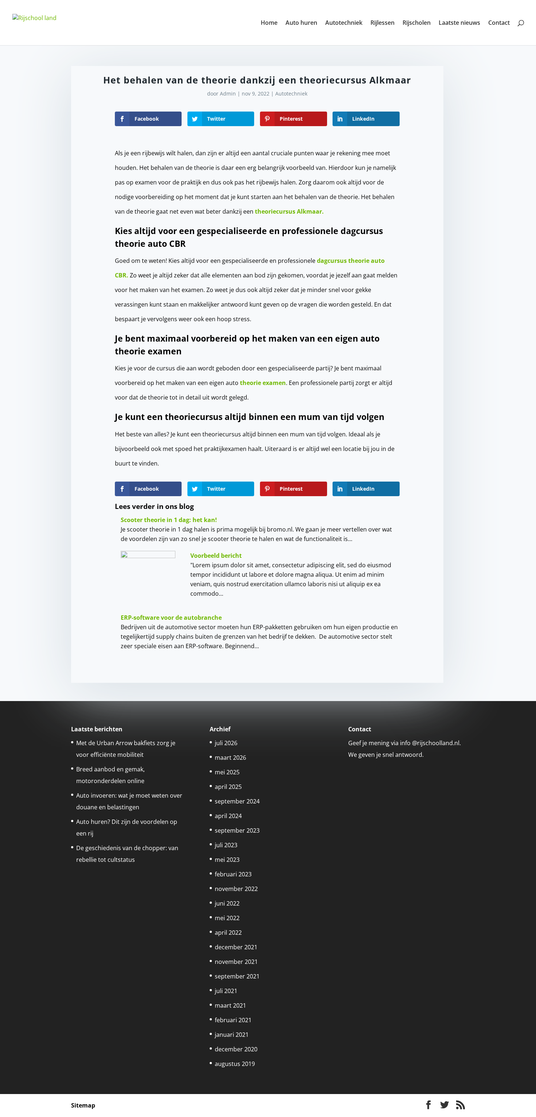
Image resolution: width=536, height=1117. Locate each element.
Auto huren (301, 23)
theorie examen (263, 383)
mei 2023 (227, 860)
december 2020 (236, 1049)
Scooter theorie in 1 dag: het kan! (169, 520)
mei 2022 (227, 918)
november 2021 (236, 962)
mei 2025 (227, 772)
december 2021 (236, 947)
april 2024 (228, 816)
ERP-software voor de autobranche (171, 618)
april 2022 (228, 933)
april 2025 (228, 787)
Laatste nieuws (459, 23)
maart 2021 (230, 1005)
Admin (228, 93)
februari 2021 (233, 1020)
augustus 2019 (235, 1064)
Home (269, 23)
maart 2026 (230, 758)
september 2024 (237, 801)
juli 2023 (226, 845)
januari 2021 (232, 1035)
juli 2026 (226, 743)
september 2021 (237, 976)
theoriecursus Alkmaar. (289, 211)
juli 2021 (226, 991)
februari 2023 (233, 874)
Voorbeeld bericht (216, 556)
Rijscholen (417, 23)
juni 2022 (227, 903)
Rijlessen (382, 23)
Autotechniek (343, 23)
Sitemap (83, 1105)
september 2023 (237, 830)
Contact (499, 23)
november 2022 (236, 889)
